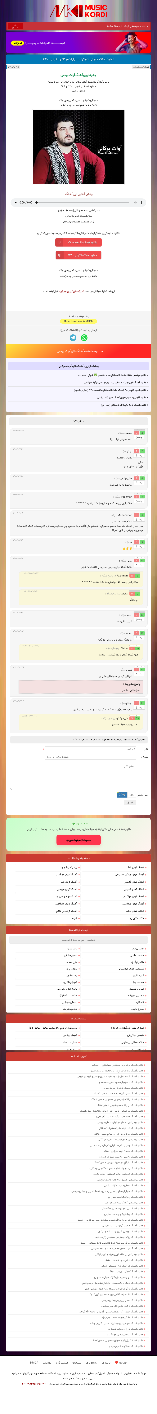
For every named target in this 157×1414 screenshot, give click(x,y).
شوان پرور (71, 1029)
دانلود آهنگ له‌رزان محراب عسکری (125, 1390)
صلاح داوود (137, 1069)
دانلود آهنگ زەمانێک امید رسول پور (125, 1258)
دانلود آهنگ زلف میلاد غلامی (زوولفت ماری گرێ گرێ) (116, 1355)
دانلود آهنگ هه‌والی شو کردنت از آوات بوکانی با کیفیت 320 (78, 59)
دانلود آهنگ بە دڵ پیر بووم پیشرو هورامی (122, 1361)
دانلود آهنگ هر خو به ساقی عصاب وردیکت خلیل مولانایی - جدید (110, 1281)
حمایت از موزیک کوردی (78, 900)
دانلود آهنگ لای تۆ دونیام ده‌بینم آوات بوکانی (121, 1189)
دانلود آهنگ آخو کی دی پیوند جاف (126, 1332)
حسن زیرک (138, 1009)
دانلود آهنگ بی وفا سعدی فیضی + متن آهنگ (120, 1166)
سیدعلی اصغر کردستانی (131, 1029)
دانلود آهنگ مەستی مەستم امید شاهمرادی (121, 1217)
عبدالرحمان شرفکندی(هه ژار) (127, 1088)
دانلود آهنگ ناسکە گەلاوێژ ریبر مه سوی (123, 1149)
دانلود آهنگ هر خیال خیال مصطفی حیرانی (122, 1326)
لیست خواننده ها (78, 991)
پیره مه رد (72, 1110)
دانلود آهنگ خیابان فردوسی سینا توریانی (122, 1286)
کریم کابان (138, 1036)
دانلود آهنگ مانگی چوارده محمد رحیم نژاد (122, 1378)
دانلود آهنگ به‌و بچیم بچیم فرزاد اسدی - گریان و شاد (116, 1384)
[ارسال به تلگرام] (73, 398)
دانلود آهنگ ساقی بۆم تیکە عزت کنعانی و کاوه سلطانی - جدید (112, 1304)
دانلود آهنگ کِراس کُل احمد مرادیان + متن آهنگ (118, 1154)
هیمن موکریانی (135, 1096)
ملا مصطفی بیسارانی (132, 1103)
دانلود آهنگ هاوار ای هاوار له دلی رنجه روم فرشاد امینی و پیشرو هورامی (107, 1252)
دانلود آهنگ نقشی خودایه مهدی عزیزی (123, 1321)
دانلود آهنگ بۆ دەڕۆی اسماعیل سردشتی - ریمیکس (117, 1126)
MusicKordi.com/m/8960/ (78, 382)
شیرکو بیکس (70, 1096)
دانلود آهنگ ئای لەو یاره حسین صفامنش (122, 1269)
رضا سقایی (71, 1036)
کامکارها (139, 1063)
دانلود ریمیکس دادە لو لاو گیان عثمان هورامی (120, 1183)
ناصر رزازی (72, 1009)
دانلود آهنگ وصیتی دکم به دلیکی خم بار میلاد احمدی (116, 1206)
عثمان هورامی (69, 1063)
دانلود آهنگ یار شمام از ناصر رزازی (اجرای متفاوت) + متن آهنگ (111, 1172)
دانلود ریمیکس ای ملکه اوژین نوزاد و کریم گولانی (119, 1315)
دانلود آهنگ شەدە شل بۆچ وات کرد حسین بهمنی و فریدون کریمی (110, 1137)
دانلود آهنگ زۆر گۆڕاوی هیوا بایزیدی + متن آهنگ (118, 1223)
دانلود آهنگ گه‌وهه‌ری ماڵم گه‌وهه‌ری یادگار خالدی (118, 1235)
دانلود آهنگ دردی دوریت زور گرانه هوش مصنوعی (118, 1338)
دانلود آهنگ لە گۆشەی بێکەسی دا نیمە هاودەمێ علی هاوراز (113, 1349)
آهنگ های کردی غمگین (71, 291)
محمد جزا (138, 1043)
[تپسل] (11, 1394)
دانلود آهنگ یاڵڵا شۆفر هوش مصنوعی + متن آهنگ (117, 1160)
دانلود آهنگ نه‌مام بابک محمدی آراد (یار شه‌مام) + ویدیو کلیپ (112, 1344)
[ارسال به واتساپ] (84, 398)
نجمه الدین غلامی (67, 1049)
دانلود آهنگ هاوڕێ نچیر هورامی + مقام (123, 1212)
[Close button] (146, 1394)
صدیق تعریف (70, 1069)
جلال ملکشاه (70, 1103)
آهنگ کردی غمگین (141, 67)
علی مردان (71, 1023)
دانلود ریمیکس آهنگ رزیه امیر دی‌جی (124, 1263)
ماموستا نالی (137, 1110)
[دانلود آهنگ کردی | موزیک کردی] (78, 11)
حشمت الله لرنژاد (67, 1056)
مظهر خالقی (70, 1016)
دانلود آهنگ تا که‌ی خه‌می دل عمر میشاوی (122, 1367)
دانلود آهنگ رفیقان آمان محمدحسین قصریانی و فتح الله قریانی (111, 1372)
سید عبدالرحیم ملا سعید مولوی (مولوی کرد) (53, 1088)
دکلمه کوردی (137, 979)
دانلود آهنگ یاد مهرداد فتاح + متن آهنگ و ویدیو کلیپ (116, 1229)
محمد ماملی (137, 1016)
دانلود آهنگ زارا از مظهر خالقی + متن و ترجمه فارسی (117, 1309)
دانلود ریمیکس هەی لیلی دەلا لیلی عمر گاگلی (120, 1200)
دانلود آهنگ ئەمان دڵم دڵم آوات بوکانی (123, 1246)
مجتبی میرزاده (136, 1056)
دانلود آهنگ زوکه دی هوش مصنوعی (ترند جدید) (119, 1298)
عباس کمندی (136, 1049)
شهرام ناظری (70, 1043)
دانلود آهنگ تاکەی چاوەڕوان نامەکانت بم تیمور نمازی (116, 1131)
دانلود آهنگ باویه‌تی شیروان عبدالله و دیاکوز (120, 1292)
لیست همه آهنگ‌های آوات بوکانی (77, 411)
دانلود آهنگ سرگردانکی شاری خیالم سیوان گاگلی (118, 1195)
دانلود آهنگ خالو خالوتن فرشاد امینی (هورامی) (119, 1177)
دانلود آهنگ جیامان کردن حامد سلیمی (123, 1275)
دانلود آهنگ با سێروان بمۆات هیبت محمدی (121, 1143)
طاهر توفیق (137, 1023)
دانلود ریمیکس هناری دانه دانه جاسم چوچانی (120, 1240)
